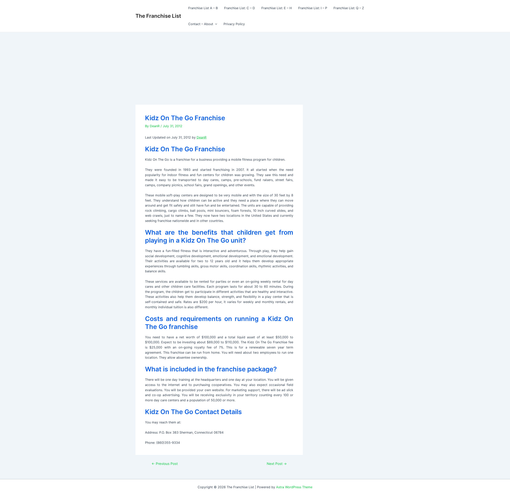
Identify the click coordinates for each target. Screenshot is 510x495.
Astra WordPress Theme (294, 487)
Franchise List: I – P (312, 8)
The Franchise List (158, 16)
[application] (215, 24)
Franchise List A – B (203, 8)
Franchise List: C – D (239, 8)
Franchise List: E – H (276, 8)
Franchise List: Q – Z (348, 8)
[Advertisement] (255, 62)
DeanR (201, 137)
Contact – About (200, 24)
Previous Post (165, 463)
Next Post (277, 463)
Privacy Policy (234, 24)
